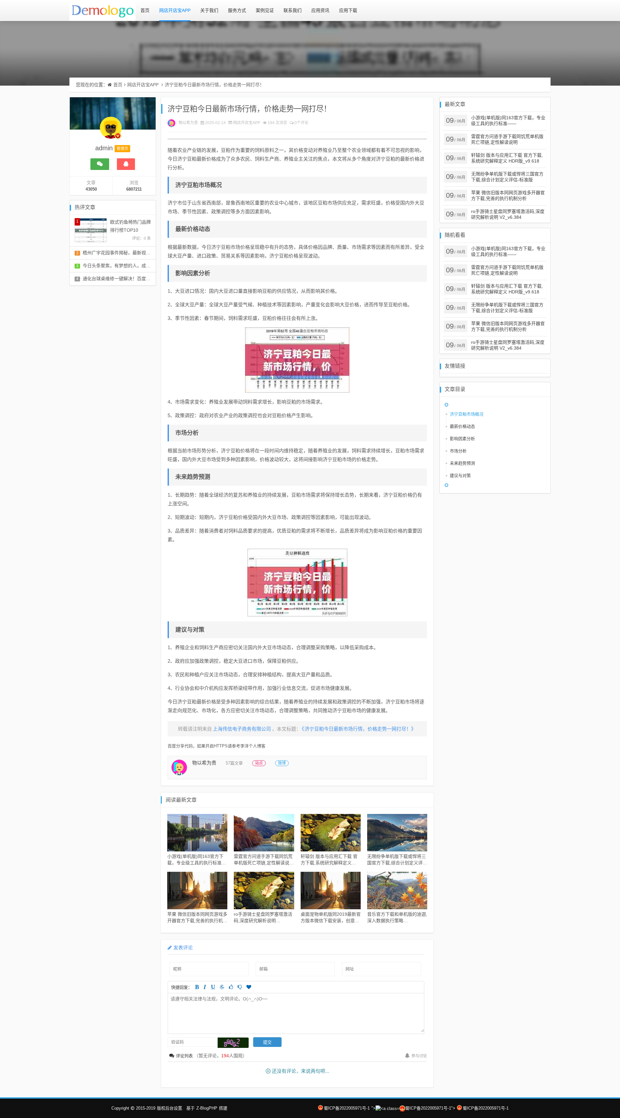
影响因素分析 (462, 438)
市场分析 (458, 450)
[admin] (111, 131)
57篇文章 (234, 763)
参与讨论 (419, 1056)
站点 (259, 763)
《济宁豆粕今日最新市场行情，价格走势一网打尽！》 (359, 729)
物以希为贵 (188, 123)
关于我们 (209, 10)
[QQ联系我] (126, 164)
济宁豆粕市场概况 (466, 414)
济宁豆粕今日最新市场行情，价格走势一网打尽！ (214, 84)
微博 (282, 763)
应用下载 (348, 10)
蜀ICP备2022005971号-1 (347, 1108)
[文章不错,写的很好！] (231, 987)
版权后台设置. (170, 1108)
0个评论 (301, 123)
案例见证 (265, 10)
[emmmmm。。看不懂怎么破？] (239, 987)
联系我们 (293, 10)
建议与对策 (460, 475)
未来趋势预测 (462, 463)
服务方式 (237, 10)
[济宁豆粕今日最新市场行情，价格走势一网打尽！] (297, 360)
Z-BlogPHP (206, 1108)
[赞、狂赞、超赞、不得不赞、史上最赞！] (249, 987)
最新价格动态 (462, 426)
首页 (145, 10)
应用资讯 (320, 10)
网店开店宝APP (175, 10)
